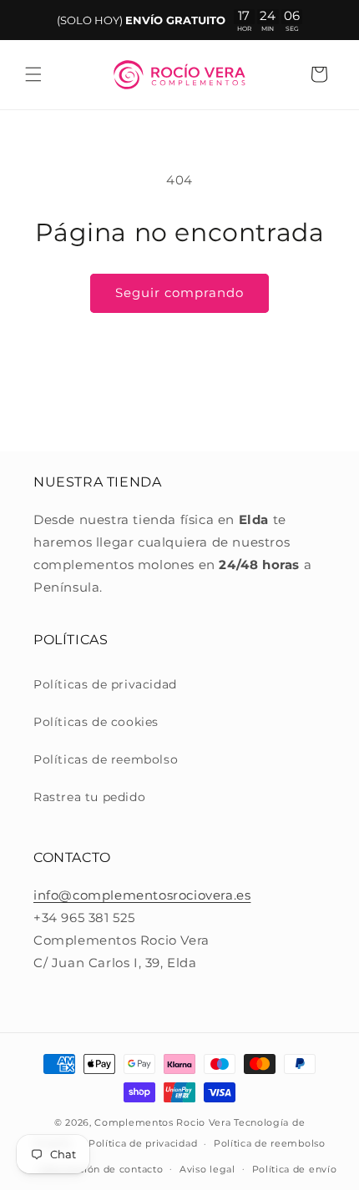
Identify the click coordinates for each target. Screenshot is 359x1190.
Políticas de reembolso (105, 759)
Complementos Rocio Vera (162, 1122)
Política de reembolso (270, 1143)
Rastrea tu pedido (89, 796)
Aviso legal (207, 1169)
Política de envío (294, 1169)
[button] (33, 74)
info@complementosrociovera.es (141, 895)
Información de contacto (100, 1169)
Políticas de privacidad (105, 684)
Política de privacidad (142, 1143)
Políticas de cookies (96, 721)
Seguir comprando (179, 292)
